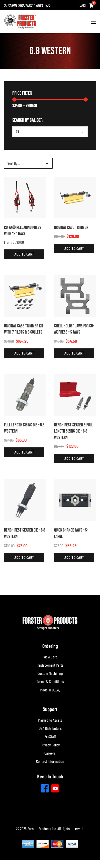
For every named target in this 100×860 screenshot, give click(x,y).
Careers (50, 753)
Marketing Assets (50, 720)
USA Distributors (50, 728)
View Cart (50, 656)
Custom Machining (50, 673)
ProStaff (50, 736)
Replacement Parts (50, 665)
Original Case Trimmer (71, 227)
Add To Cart (24, 253)
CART (83, 5)
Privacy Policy (50, 744)
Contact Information (50, 761)
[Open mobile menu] (93, 22)
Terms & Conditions (50, 681)
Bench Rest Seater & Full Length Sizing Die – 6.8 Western (73, 431)
